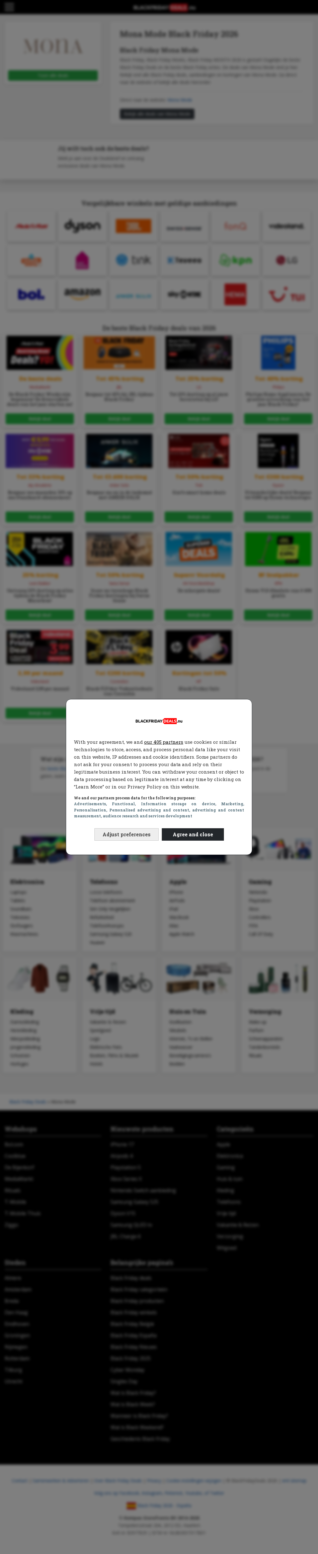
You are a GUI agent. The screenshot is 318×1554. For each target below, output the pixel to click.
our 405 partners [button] (163, 742)
